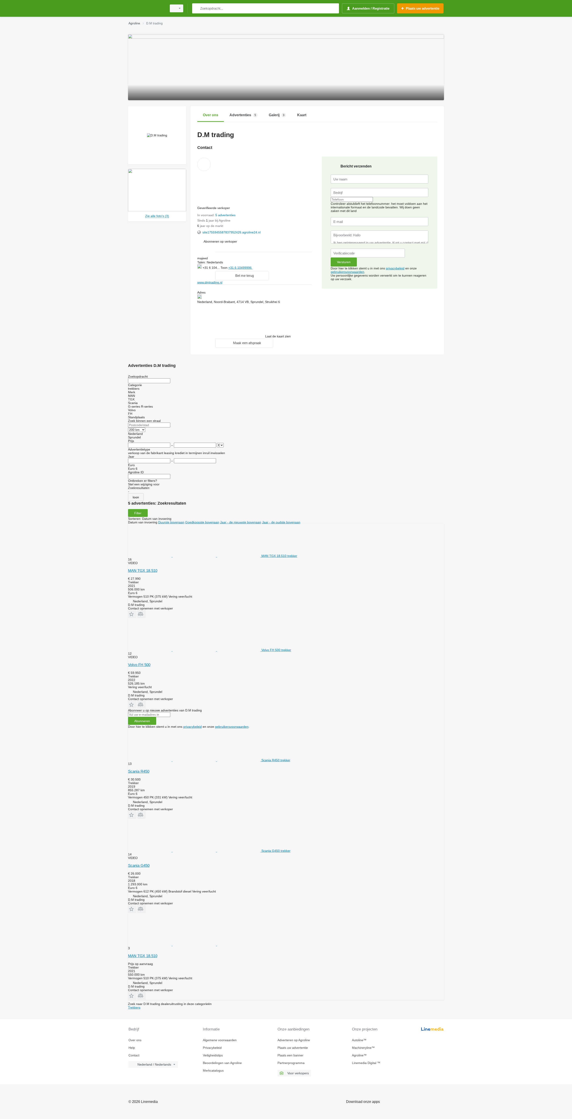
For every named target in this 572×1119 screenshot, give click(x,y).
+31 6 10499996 (240, 267)
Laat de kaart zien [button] (278, 336)
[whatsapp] (261, 267)
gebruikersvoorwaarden (347, 272)
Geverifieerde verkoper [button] (214, 208)
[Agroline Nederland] (146, 8)
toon (136, 497)
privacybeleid (395, 268)
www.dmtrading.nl (209, 282)
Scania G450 (138, 865)
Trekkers (134, 1007)
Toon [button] (224, 267)
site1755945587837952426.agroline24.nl (231, 232)
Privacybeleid (212, 1047)
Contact (133, 1055)
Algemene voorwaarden (220, 1040)
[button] (220, 241)
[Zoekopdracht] (196, 8)
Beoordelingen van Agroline (222, 1063)
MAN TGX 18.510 (142, 571)
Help (131, 1047)
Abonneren (142, 721)
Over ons (134, 1040)
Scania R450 (138, 771)
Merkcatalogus (213, 1070)
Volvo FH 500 (139, 665)
